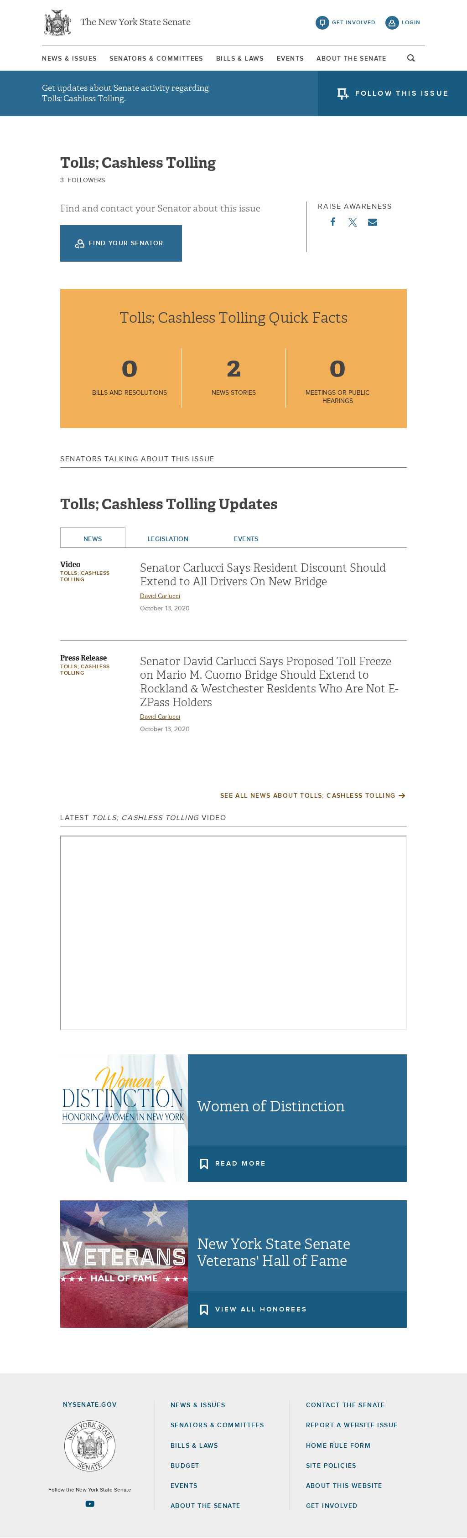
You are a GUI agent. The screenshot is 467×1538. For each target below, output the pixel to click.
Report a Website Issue (352, 1425)
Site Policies (331, 1466)
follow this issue (402, 93)
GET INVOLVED (332, 1506)
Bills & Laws (240, 59)
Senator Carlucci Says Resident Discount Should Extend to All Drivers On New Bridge (263, 574)
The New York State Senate (135, 22)
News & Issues (69, 59)
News (92, 539)
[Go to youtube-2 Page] (90, 1503)
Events (290, 59)
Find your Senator (126, 243)
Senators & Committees (156, 59)
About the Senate (205, 1506)
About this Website (344, 1486)
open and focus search (411, 60)
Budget (185, 1466)
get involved (354, 23)
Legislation (168, 539)
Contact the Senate (345, 1405)
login (411, 23)
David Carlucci (160, 596)
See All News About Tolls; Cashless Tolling (308, 796)
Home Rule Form (338, 1446)
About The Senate (351, 59)
